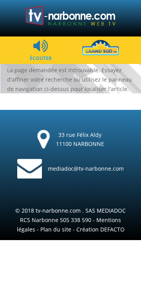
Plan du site (55, 229)
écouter (41, 58)
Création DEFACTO (100, 229)
